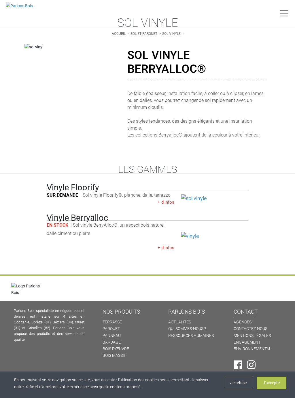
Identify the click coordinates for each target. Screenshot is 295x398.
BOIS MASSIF (114, 355)
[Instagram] (251, 365)
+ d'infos (166, 202)
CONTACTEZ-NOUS (250, 328)
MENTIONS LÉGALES (252, 335)
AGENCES (242, 322)
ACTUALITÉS (179, 322)
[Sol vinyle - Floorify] (214, 198)
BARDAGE (112, 342)
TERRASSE (112, 322)
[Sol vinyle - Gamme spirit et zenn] (214, 236)
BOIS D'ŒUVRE (116, 348)
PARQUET (111, 328)
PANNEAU (112, 335)
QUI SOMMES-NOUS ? (187, 328)
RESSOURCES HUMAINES (191, 335)
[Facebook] (238, 365)
